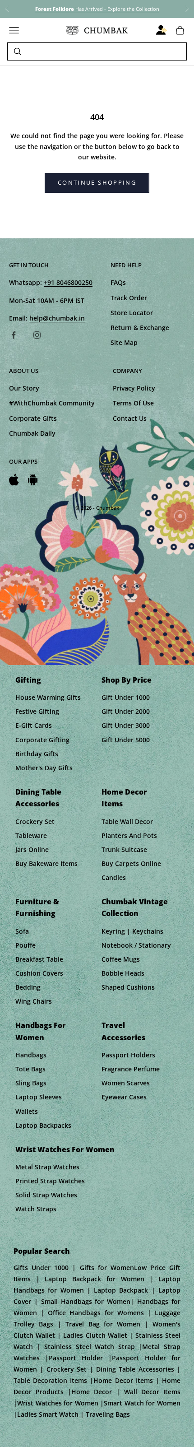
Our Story (24, 388)
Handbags (30, 1055)
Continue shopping (97, 182)
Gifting (28, 680)
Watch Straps (35, 1209)
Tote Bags (30, 1069)
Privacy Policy (134, 388)
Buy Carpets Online (131, 863)
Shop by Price (127, 680)
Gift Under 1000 (126, 697)
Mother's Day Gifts (44, 767)
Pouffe (25, 945)
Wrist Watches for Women (65, 1149)
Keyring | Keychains (132, 931)
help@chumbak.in (57, 318)
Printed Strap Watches (50, 1181)
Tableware (31, 835)
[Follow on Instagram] (37, 335)
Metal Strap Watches (47, 1167)
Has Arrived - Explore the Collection (97, 8)
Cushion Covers (39, 973)
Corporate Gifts (33, 418)
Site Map (124, 342)
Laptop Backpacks (43, 1125)
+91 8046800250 (68, 282)
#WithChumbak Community (52, 403)
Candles (114, 877)
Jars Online (32, 849)
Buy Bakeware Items (46, 863)
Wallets (26, 1111)
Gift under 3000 (126, 725)
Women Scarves (126, 1083)
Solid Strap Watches (46, 1195)
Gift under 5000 (126, 739)
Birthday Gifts (36, 753)
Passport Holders (128, 1055)
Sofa (22, 931)
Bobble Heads (123, 973)
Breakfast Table (39, 959)
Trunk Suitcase (124, 849)
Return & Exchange (140, 327)
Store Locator (132, 312)
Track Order (129, 297)
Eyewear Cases (124, 1097)
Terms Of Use (133, 403)
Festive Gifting (37, 711)
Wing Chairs (33, 1001)
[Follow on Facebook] (13, 335)
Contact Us (130, 418)
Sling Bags (30, 1083)
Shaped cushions (128, 987)
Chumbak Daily (32, 433)
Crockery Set (35, 821)
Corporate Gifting (42, 739)
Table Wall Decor (127, 821)
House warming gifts (48, 697)
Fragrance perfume (131, 1069)
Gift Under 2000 (126, 711)
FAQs (118, 282)
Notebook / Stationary (136, 945)
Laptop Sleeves (38, 1097)
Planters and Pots (129, 835)
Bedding (28, 987)
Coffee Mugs (121, 959)
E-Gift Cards (33, 725)
